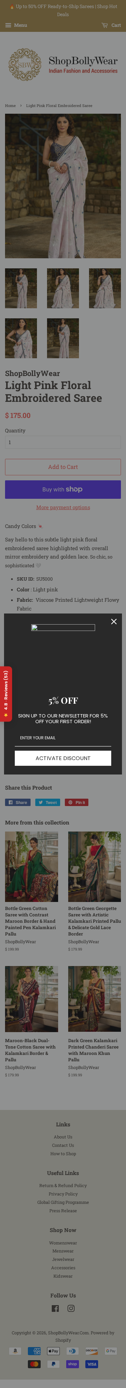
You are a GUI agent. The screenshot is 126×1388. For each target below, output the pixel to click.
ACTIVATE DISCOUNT (63, 758)
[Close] (114, 621)
